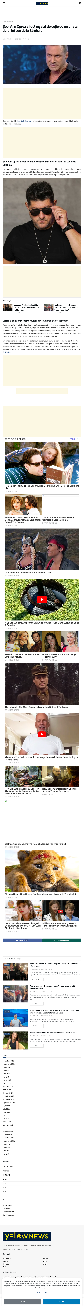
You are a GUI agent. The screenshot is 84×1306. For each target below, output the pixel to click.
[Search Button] (80, 3)
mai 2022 (6, 1115)
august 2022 (7, 1106)
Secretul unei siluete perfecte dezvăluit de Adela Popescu (53, 1033)
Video (5, 1187)
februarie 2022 (8, 1125)
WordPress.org (8, 1215)
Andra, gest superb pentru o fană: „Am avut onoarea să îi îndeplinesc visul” (66, 307)
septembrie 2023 (9, 1064)
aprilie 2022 (7, 1119)
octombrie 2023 (8, 1061)
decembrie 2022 (8, 1093)
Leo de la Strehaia (24, 121)
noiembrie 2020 (8, 1135)
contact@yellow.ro (22, 1249)
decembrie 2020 (8, 1131)
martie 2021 (7, 1128)
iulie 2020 (6, 1147)
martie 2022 (7, 1122)
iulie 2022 (6, 1109)
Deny (45, 1292)
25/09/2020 (18, 39)
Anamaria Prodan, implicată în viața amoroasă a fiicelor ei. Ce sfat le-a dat (26, 307)
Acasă (5, 21)
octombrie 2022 (8, 1099)
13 (51, 991)
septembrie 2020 (9, 1141)
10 (51, 1015)
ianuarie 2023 (7, 1090)
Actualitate (8, 1167)
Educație (6, 1175)
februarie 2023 (8, 1086)
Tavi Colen (6, 352)
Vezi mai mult (38, 979)
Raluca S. (37, 969)
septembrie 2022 (9, 1102)
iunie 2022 (6, 1112)
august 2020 (7, 1144)
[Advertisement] (42, 13)
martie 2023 (7, 1083)
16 (51, 969)
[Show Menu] (4, 3)
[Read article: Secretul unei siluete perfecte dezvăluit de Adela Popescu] (15, 1040)
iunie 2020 (6, 1151)
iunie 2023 (6, 1074)
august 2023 (7, 1067)
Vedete (10, 21)
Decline (22, 1301)
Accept (39, 1292)
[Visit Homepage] (42, 3)
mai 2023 (6, 1077)
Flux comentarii (8, 1212)
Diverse (6, 1171)
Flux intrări (6, 1208)
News (5, 1179)
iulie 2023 (6, 1070)
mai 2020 (6, 1154)
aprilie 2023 (7, 1080)
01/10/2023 (18, 312)
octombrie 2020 (8, 1138)
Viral (5, 1192)
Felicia (9, 39)
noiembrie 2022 (8, 1096)
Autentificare (7, 1205)
